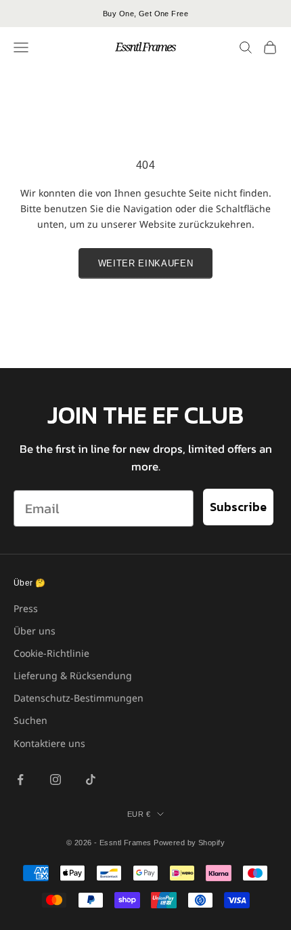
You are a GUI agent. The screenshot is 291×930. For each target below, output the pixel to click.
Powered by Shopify (189, 842)
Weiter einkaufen (145, 263)
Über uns (34, 630)
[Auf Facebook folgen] (20, 779)
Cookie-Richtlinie (51, 653)
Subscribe (238, 507)
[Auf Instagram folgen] (55, 779)
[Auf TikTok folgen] (90, 779)
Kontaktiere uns (49, 743)
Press (26, 608)
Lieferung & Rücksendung (73, 675)
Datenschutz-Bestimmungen (78, 697)
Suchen (30, 720)
